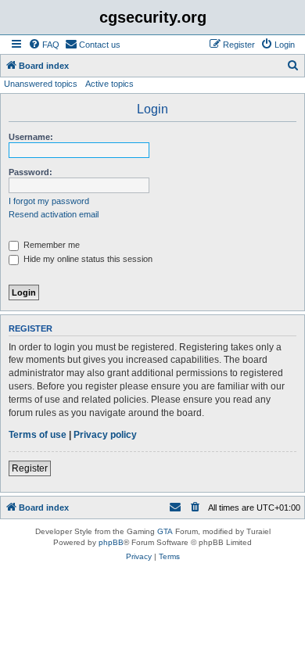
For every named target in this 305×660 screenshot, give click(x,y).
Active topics (109, 83)
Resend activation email (54, 214)
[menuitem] (43, 44)
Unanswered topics (40, 83)
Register (30, 468)
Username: (31, 137)
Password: (30, 172)
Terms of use (37, 434)
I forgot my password (49, 201)
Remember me (50, 244)
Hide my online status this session (86, 259)
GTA (165, 531)
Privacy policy (105, 434)
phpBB (111, 542)
